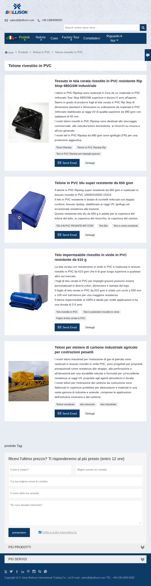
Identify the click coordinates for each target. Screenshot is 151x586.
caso (54, 38)
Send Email (67, 162)
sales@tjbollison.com (22, 20)
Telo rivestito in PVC (67, 312)
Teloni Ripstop (64, 147)
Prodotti (24, 37)
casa (9, 52)
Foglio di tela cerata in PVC (70, 318)
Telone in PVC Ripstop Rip (91, 147)
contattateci (91, 38)
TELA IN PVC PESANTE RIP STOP (74, 225)
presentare (19, 532)
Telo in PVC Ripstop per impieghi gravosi (78, 153)
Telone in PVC (41, 52)
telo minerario (87, 404)
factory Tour (70, 37)
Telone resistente (65, 404)
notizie (41, 37)
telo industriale (108, 404)
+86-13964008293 (52, 20)
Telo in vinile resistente (125, 225)
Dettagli (90, 162)
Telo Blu (103, 225)
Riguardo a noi (114, 38)
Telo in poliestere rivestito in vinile (101, 312)
